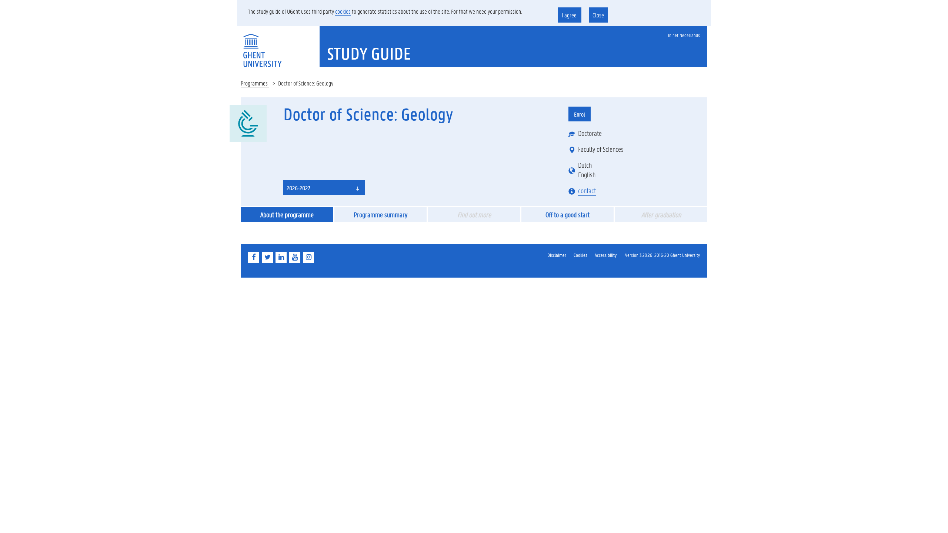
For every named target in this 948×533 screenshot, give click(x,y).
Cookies (580, 255)
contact (587, 190)
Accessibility (606, 255)
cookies (343, 11)
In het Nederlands (684, 35)
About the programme (287, 214)
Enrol (579, 114)
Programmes (255, 83)
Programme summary (380, 214)
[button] (324, 187)
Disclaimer (556, 255)
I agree (570, 15)
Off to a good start (567, 214)
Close (598, 15)
